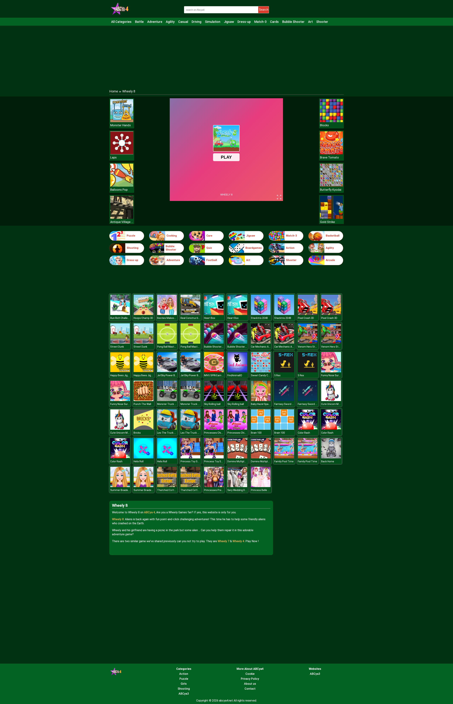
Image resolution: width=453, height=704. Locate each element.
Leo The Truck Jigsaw (169, 432)
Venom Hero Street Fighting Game (317, 346)
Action (290, 247)
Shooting (132, 247)
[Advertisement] (226, 54)
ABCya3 (184, 693)
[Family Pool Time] (284, 457)
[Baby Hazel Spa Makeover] (261, 400)
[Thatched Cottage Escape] (167, 486)
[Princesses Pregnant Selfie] (214, 486)
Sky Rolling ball (212, 404)
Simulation (212, 22)
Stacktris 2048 (259, 318)
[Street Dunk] (120, 342)
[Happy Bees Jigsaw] (120, 371)
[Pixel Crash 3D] (308, 314)
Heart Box (209, 318)
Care (209, 235)
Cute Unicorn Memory (333, 404)
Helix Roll (139, 461)
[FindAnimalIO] (237, 371)
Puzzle (131, 235)
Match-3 (260, 22)
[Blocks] (331, 121)
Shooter (322, 22)
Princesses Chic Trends (217, 432)
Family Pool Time (284, 461)
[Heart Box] (214, 314)
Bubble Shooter (293, 22)
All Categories (121, 22)
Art (310, 22)
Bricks (137, 432)
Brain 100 (256, 432)
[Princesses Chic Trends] (214, 428)
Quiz (209, 247)
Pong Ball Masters (167, 346)
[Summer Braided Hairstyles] (120, 486)
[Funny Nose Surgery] (331, 371)
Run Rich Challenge (121, 318)
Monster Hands (120, 125)
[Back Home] (331, 457)
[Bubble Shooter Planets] (214, 342)
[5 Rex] (284, 371)
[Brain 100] (261, 428)
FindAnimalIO (234, 375)
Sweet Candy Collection (264, 375)
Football (211, 260)
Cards (274, 22)
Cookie (249, 673)
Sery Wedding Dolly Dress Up (243, 490)
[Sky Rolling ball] (214, 400)
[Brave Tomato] (331, 153)
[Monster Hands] (121, 121)
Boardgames (253, 247)
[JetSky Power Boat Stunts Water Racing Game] (167, 371)
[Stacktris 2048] (261, 314)
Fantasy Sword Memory (287, 404)
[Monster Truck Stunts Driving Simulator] (167, 400)
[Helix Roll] (143, 457)
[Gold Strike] (331, 218)
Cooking (172, 235)
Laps (113, 157)
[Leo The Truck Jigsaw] (167, 428)
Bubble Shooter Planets (217, 346)
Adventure (154, 22)
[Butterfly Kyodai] (331, 185)
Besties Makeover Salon (171, 318)
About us (250, 683)
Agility (170, 22)
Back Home (327, 461)
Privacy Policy (250, 678)
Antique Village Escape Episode (121, 222)
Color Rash (304, 432)
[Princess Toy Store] (190, 457)
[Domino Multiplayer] (237, 457)
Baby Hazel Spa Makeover (265, 404)
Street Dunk (117, 346)
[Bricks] (143, 428)
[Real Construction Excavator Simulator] (190, 314)
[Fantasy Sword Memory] (284, 400)
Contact (250, 688)
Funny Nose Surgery (332, 375)
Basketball (332, 235)
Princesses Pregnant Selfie (219, 490)
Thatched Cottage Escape (172, 490)
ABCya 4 (149, 512)
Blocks (324, 125)
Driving (196, 22)
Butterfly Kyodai (330, 189)
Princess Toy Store (191, 461)
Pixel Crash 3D (306, 318)
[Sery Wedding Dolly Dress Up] (237, 486)
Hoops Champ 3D (143, 318)
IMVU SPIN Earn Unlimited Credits (223, 375)
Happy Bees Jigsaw (121, 375)
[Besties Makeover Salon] (167, 314)
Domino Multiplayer (238, 461)
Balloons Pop (119, 189)
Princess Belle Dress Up (264, 490)
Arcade (330, 260)
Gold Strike (327, 222)
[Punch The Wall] (143, 400)
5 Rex (277, 375)
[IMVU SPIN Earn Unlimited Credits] (214, 371)
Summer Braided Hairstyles (125, 490)
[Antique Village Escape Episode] (121, 218)
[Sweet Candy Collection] (261, 371)
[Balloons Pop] (121, 185)
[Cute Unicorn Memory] (331, 400)
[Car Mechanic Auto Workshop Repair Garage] (261, 342)
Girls (184, 683)
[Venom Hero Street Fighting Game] (308, 342)
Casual (183, 22)
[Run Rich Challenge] (120, 314)
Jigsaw (229, 22)
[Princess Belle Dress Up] (261, 486)
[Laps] (121, 153)
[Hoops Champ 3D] (143, 314)
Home (113, 91)
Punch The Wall (142, 404)
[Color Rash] (308, 428)
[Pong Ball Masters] (167, 342)
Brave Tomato (329, 157)
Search (263, 9)
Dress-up (244, 22)
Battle (139, 22)
